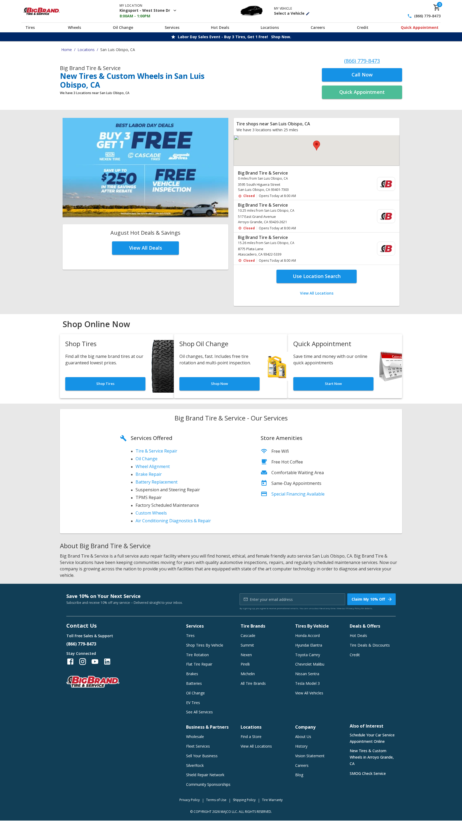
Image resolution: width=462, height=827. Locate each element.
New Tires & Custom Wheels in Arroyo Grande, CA (372, 757)
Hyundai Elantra (308, 645)
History (301, 746)
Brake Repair (149, 474)
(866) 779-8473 (427, 16)
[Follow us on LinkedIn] (107, 662)
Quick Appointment (419, 27)
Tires (30, 27)
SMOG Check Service (368, 773)
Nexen (246, 654)
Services (172, 27)
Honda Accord (307, 635)
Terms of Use (216, 800)
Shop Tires (105, 383)
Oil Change (123, 27)
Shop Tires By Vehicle (204, 645)
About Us (303, 736)
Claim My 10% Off (368, 599)
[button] (316, 145)
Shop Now (219, 383)
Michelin (248, 673)
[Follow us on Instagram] (83, 662)
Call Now (362, 74)
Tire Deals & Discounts (370, 645)
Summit (247, 645)
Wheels (74, 27)
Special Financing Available (298, 494)
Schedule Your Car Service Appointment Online (372, 738)
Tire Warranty (272, 800)
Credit (362, 27)
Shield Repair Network (205, 774)
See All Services (199, 711)
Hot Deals (220, 27)
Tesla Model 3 (307, 683)
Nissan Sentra (307, 673)
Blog (299, 774)
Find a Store (251, 736)
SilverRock (195, 765)
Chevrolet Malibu (309, 664)
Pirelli (245, 664)
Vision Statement (310, 755)
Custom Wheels (151, 513)
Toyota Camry (307, 654)
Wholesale (195, 736)
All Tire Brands (253, 683)
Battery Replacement (157, 482)
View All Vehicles (309, 692)
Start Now (333, 383)
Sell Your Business (202, 755)
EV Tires (193, 702)
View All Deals (145, 248)
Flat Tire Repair (199, 664)
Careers (318, 27)
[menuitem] (316, 184)
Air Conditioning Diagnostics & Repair (173, 521)
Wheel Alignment (153, 466)
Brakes (192, 673)
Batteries (194, 683)
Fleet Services (198, 746)
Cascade (248, 635)
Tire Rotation (197, 654)
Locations (270, 27)
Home (66, 49)
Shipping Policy (244, 800)
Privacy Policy (353, 608)
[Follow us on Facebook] (70, 662)
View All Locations (316, 293)
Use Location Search (317, 276)
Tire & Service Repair (156, 451)
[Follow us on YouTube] (95, 662)
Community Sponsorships (208, 784)
